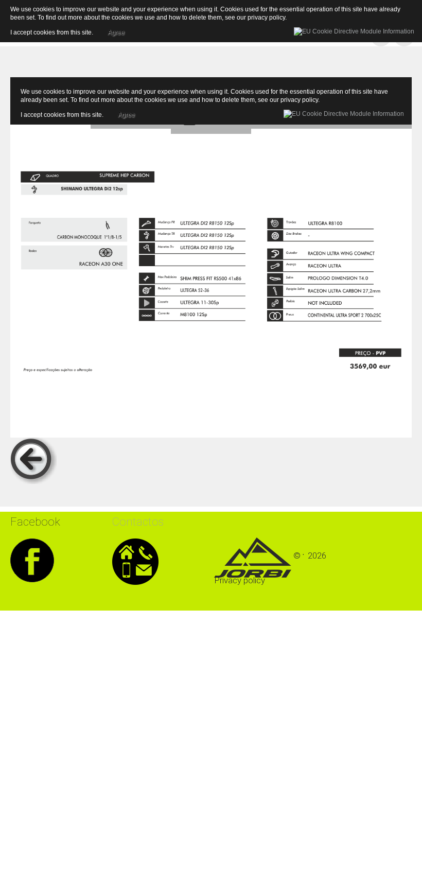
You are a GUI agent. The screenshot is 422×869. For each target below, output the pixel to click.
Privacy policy (239, 580)
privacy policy (299, 99)
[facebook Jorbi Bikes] (32, 558)
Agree (126, 113)
